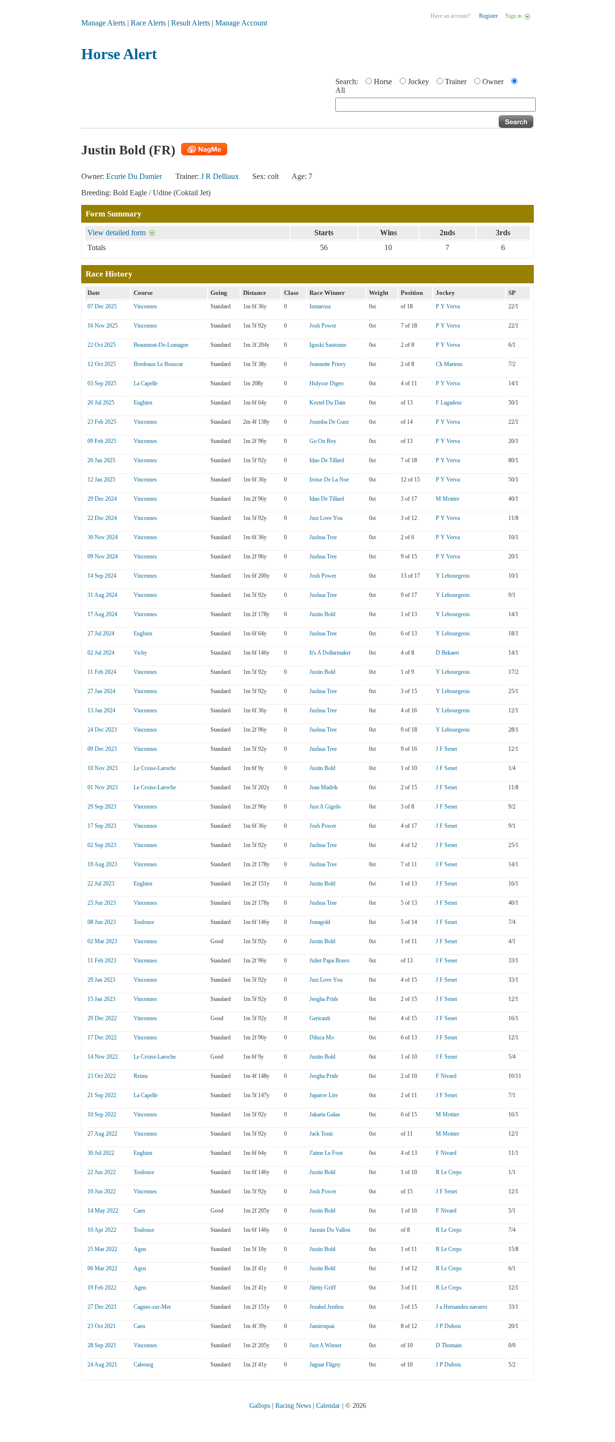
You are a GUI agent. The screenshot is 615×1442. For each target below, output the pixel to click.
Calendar (328, 1405)
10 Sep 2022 (101, 1114)
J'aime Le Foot (326, 1153)
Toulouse (144, 922)
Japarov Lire (323, 1095)
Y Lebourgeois (453, 575)
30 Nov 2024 (102, 537)
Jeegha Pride (323, 999)
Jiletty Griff (322, 1287)
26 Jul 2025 (100, 402)
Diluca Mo (321, 1037)
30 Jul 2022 (100, 1153)
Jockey (418, 81)
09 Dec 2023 (102, 749)
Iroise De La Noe (329, 479)
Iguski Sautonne (327, 345)
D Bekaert (447, 652)
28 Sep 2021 (101, 1345)
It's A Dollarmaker (330, 652)
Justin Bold (322, 614)
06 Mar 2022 (102, 1268)
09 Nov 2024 (102, 556)
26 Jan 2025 (101, 460)
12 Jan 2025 (101, 479)
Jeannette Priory (327, 364)
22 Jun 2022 (101, 1172)
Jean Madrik (323, 787)
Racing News (293, 1405)
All (340, 90)
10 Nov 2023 (102, 768)
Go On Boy (322, 441)
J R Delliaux (220, 176)
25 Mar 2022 (102, 1249)
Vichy (140, 652)
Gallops (259, 1405)
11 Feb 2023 (101, 960)
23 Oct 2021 (101, 1326)
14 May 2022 (102, 1210)
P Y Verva (448, 306)
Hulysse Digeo (326, 383)
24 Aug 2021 (102, 1364)
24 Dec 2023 (102, 729)
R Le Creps (449, 1172)
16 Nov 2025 (102, 325)
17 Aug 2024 (102, 614)
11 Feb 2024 (101, 672)
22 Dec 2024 (102, 518)
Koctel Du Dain (327, 402)
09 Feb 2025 (101, 441)
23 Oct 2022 (101, 1076)
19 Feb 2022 (101, 1287)
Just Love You (326, 518)
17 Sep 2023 (101, 825)
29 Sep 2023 (101, 806)
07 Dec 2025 (102, 306)
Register (488, 16)
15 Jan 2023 (101, 999)
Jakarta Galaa (324, 1114)
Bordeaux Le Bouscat (158, 364)
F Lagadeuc (449, 402)
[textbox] (435, 105)
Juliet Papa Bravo (329, 960)
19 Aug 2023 (102, 864)
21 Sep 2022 (101, 1095)
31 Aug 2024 (102, 595)
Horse (383, 81)
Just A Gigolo (325, 806)
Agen (140, 1249)
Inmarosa (320, 306)
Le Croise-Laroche (155, 768)
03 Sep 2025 (101, 383)
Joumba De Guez (329, 421)
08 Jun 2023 (101, 922)
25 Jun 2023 (101, 902)
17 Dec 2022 (102, 1037)
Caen (139, 1210)
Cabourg (143, 1364)
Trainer (456, 81)
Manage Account (241, 23)
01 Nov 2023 (102, 787)
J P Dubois (448, 1326)
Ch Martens (449, 364)
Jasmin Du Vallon (329, 1230)
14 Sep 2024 (101, 575)
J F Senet (446, 749)
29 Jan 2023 (101, 979)
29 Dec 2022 (102, 1018)
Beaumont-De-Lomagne (161, 345)
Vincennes (145, 306)
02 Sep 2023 (101, 845)
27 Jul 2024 (100, 633)
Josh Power (322, 325)
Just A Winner (325, 1345)
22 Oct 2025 (101, 345)
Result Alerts (190, 23)
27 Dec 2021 (102, 1306)
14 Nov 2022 (102, 1056)
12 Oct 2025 (101, 364)
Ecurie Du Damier (134, 176)
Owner (493, 81)
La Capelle (146, 383)
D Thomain (449, 1345)
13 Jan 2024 (101, 710)
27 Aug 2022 (102, 1133)
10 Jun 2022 (101, 1191)
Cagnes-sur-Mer (152, 1306)
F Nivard (446, 1076)
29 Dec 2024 (102, 498)
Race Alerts (148, 23)
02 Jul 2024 (100, 652)
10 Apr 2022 (101, 1230)
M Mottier (447, 498)
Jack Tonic (321, 1133)
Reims (141, 1076)
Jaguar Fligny (325, 1364)
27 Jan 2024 (101, 691)
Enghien (143, 402)
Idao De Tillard (326, 460)
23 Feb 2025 (101, 421)
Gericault (319, 1018)
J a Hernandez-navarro (461, 1306)
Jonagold (319, 922)
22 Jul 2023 (100, 883)
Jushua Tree (323, 537)
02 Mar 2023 (102, 941)
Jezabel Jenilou (326, 1306)
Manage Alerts (103, 23)
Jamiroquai (321, 1326)
